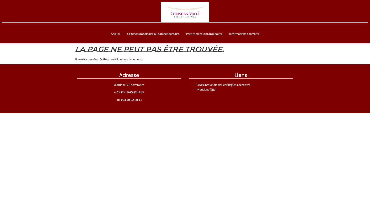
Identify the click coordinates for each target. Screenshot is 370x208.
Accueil (115, 33)
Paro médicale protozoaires (204, 33)
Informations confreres (244, 33)
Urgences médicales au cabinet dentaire (153, 33)
